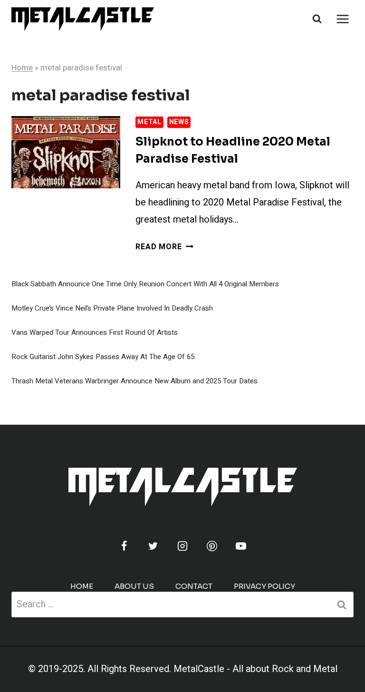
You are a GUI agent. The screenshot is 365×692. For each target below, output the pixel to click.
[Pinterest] (212, 546)
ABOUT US (134, 586)
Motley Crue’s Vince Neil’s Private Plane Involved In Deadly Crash (112, 308)
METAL (149, 122)
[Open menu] (342, 19)
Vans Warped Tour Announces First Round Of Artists (94, 332)
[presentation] (65, 152)
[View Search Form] (317, 19)
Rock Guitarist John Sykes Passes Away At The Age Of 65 (102, 356)
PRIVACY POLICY (264, 586)
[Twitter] (153, 546)
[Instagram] (182, 546)
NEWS (179, 122)
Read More (164, 247)
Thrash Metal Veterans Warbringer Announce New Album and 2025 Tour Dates (134, 381)
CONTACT (193, 586)
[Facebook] (124, 546)
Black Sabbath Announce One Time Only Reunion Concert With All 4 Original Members (145, 284)
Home (22, 68)
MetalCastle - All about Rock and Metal (255, 669)
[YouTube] (241, 546)
